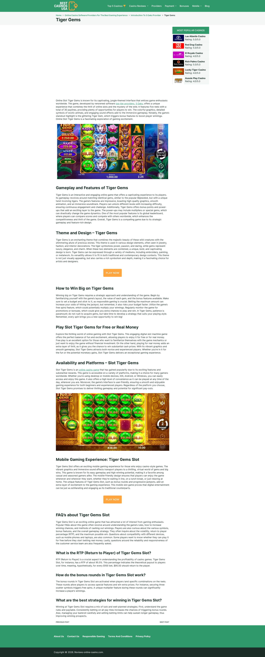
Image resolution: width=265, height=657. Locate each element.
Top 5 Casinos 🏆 (116, 6)
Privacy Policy (143, 636)
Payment (169, 6)
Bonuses (184, 6)
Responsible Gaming (94, 636)
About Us (59, 636)
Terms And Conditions (120, 636)
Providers (157, 6)
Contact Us (73, 636)
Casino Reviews (137, 6)
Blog (207, 6)
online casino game (89, 369)
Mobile (195, 6)
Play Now (112, 272)
